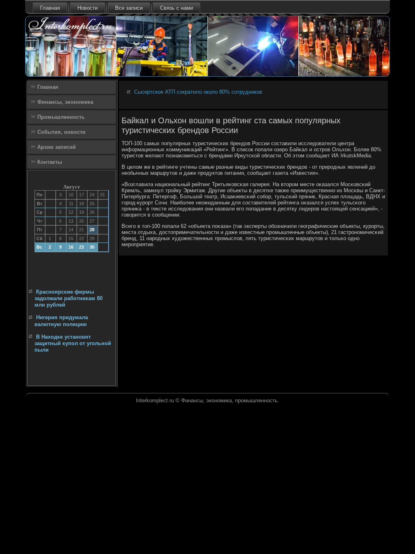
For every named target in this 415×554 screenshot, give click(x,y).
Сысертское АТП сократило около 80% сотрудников (198, 92)
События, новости (61, 132)
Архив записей (56, 147)
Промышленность (61, 117)
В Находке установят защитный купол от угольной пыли (72, 343)
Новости (87, 8)
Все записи (129, 8)
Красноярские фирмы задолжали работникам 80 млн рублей (68, 298)
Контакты (49, 162)
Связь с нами (176, 8)
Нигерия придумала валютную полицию (61, 320)
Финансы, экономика (65, 102)
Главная (50, 8)
